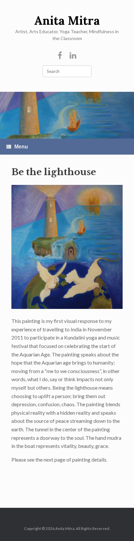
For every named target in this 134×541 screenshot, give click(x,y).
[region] (67, 115)
